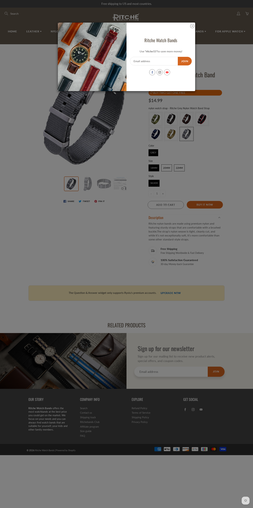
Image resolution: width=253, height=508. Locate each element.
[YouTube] (167, 72)
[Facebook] (152, 72)
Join (184, 61)
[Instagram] (160, 72)
